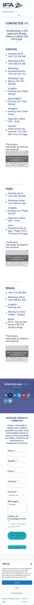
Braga (10, 288)
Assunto (12, 491)
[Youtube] (23, 395)
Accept (17, 582)
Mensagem (13, 501)
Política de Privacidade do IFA (17, 517)
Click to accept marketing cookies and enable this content (17, 258)
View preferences (17, 593)
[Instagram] (10, 395)
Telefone (12, 481)
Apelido (12, 461)
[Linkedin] (14, 395)
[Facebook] (5, 395)
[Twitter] (19, 395)
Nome (11, 450)
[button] (31, 564)
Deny (17, 588)
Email (11, 471)
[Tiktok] (28, 395)
